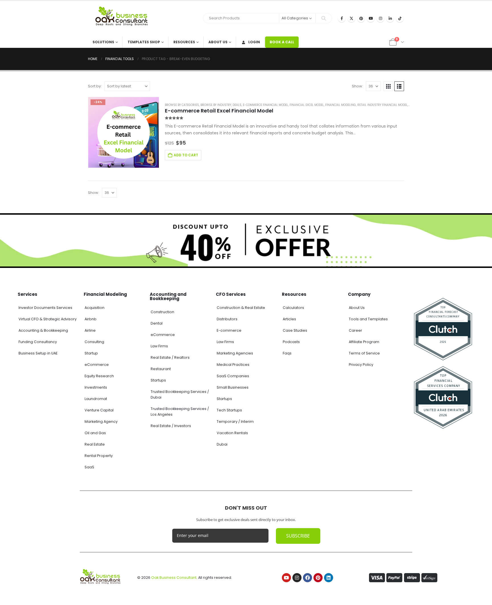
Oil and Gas (95, 432)
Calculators (293, 307)
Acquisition (94, 307)
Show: (357, 86)
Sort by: (95, 86)
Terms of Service (364, 353)
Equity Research (99, 376)
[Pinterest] (361, 18)
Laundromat (96, 398)
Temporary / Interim (235, 421)
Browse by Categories (182, 105)
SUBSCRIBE (298, 536)
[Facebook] (342, 18)
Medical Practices (233, 364)
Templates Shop (144, 42)
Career (355, 330)
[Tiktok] (400, 18)
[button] (388, 86)
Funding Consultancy (38, 341)
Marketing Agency (101, 421)
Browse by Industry (215, 105)
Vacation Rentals (232, 432)
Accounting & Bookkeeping (43, 330)
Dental (157, 323)
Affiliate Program (364, 341)
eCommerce (97, 364)
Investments (96, 387)
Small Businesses (233, 387)
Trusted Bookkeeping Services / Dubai (180, 394)
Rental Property (99, 455)
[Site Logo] (123, 18)
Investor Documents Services (45, 307)
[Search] (324, 18)
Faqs (287, 353)
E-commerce (229, 330)
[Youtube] (371, 18)
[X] (351, 18)
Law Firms (159, 346)
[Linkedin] (328, 577)
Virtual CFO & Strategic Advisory (48, 319)
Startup (91, 353)
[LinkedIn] (390, 18)
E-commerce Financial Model (265, 105)
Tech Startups (229, 410)
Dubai (222, 444)
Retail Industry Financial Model (382, 105)
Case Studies (295, 330)
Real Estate (95, 444)
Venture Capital (99, 410)
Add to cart (186, 155)
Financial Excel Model (307, 105)
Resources (184, 42)
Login (254, 42)
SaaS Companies (233, 376)
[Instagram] (380, 18)
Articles (289, 319)
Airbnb (91, 319)
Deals (237, 105)
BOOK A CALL (282, 42)
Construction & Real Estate (241, 307)
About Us (217, 42)
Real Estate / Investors (171, 425)
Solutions (103, 42)
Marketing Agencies (235, 353)
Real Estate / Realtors (170, 357)
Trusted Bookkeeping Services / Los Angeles (180, 411)
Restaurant (161, 368)
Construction (162, 311)
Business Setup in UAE (38, 353)
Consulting (94, 341)
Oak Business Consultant (173, 577)
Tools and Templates (368, 319)
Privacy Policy (361, 364)
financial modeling (340, 105)
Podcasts (291, 341)
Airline (90, 330)
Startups (158, 380)
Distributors (227, 319)
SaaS (89, 467)
